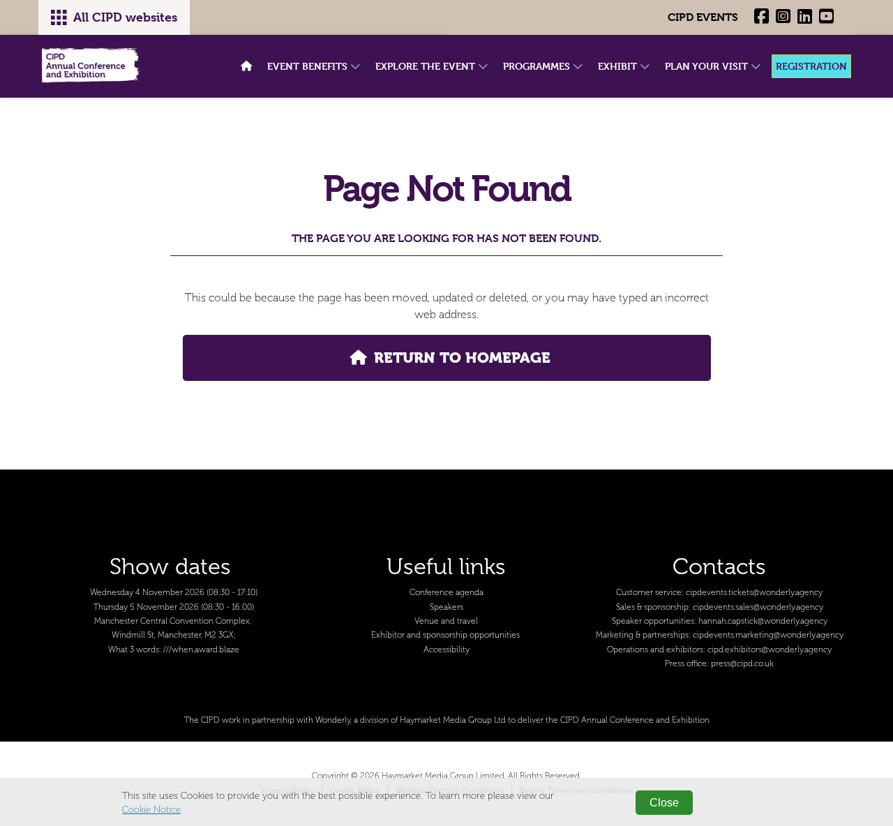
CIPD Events (703, 17)
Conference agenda (446, 592)
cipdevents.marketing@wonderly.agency (768, 635)
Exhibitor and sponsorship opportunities (445, 635)
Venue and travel (446, 621)
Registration (811, 66)
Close (664, 803)
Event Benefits (308, 66)
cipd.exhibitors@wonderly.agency (769, 649)
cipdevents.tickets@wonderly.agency (754, 592)
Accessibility (446, 649)
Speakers (446, 607)
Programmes (538, 66)
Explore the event (426, 66)
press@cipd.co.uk (742, 663)
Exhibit (619, 66)
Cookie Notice (151, 809)
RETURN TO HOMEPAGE (462, 357)
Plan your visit (708, 66)
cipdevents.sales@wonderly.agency (758, 607)
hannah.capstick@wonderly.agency (762, 621)
